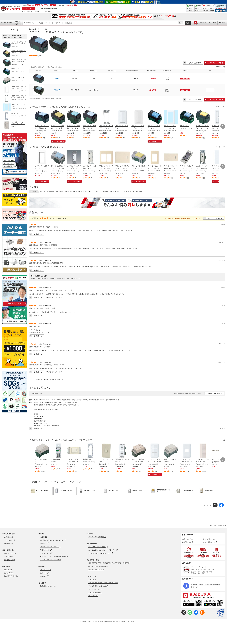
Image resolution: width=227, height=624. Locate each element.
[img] (11, 8)
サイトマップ (93, 596)
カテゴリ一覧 (8, 537)
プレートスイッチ (135, 191)
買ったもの (212, 22)
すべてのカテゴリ (29, 23)
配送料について (187, 542)
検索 (188, 23)
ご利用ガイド (190, 535)
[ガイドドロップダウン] (208, 9)
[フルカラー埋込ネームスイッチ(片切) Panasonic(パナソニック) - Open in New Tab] (138, 451)
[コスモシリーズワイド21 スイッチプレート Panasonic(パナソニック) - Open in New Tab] (42, 157)
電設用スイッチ (121, 191)
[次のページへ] (222, 126)
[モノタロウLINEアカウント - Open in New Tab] (190, 614)
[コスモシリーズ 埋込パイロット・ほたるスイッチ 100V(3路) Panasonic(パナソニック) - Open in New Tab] (203, 117)
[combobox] (107, 23)
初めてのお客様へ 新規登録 (49, 8)
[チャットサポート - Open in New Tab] (198, 8)
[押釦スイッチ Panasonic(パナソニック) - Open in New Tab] (187, 117)
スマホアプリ (8, 573)
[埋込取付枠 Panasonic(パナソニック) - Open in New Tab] (90, 451)
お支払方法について (210, 539)
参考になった (38, 234)
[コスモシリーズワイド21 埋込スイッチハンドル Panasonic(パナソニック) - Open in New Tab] (203, 451)
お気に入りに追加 (194, 63)
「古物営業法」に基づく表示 (98, 586)
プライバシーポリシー (96, 589)
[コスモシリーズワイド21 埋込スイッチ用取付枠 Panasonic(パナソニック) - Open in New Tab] (106, 117)
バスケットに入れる (216, 63)
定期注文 (38, 11)
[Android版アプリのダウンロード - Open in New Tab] (214, 603)
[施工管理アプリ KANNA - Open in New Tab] (14, 306)
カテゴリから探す (6, 22)
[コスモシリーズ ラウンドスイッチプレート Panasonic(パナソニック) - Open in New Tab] (171, 117)
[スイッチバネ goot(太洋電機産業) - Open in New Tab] (219, 451)
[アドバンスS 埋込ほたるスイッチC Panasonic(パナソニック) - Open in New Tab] (138, 157)
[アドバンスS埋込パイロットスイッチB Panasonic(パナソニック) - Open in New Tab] (58, 157)
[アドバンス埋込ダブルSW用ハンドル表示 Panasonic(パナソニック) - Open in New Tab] (122, 157)
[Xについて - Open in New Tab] (183, 614)
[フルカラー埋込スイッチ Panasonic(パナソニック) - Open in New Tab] (106, 451)
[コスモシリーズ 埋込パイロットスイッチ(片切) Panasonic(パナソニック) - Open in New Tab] (74, 117)
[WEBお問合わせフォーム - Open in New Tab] (190, 8)
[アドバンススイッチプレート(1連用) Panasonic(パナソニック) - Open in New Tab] (155, 157)
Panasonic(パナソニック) (38, 29)
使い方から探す (9, 560)
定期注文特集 (8, 556)
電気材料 (88, 191)
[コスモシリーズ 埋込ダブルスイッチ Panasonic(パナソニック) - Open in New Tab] (138, 117)
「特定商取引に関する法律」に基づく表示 (103, 583)
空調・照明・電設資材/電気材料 (71, 191)
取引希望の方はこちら (48, 586)
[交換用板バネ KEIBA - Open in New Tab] (58, 451)
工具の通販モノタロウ (50, 191)
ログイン (28, 8)
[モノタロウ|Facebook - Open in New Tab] (196, 614)
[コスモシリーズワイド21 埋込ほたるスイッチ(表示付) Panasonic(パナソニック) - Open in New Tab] (42, 117)
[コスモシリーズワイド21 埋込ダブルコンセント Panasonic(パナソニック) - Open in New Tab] (74, 157)
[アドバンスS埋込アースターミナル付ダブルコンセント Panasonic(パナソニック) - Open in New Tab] (187, 157)
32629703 (57, 78)
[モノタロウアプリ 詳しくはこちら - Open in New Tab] (203, 595)
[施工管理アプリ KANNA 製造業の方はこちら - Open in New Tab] (14, 324)
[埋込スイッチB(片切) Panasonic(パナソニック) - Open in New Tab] (42, 451)
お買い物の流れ (187, 539)
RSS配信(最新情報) (11, 576)
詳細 (180, 23)
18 (63, 218)
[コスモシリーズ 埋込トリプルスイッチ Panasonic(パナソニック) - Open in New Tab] (155, 451)
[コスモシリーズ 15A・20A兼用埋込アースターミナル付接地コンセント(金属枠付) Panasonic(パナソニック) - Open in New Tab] (203, 157)
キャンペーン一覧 (10, 553)
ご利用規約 (92, 579)
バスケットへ (60, 141)
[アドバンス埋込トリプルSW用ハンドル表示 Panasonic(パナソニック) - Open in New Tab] (171, 157)
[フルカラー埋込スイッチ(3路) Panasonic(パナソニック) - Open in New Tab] (171, 451)
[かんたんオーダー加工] (14, 272)
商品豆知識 (8, 570)
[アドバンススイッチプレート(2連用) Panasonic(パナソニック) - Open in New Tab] (106, 157)
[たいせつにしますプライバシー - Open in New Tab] (221, 613)
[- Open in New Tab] (189, 552)
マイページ (26, 11)
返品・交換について (210, 542)
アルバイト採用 (45, 570)
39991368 (57, 90)
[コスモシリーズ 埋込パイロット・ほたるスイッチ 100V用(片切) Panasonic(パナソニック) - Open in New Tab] (90, 117)
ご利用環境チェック (95, 592)
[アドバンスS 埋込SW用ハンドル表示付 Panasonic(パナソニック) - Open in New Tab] (219, 157)
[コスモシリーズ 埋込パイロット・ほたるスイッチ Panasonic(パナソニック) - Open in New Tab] (219, 117)
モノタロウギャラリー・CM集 (50, 560)
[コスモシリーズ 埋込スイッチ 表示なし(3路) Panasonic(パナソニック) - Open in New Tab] (58, 117)
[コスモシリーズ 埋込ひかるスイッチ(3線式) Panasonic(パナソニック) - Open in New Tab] (155, 117)
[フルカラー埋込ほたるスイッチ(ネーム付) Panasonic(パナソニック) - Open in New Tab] (74, 451)
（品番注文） (17, 23)
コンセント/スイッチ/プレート (103, 191)
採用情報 (41, 566)
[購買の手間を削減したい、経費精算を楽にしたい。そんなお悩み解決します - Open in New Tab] (127, 202)
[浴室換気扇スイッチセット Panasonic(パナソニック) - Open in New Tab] (122, 451)
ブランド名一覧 (9, 540)
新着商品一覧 (8, 543)
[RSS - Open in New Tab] (202, 614)
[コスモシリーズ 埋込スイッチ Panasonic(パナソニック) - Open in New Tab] (122, 117)
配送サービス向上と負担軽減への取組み (54, 556)
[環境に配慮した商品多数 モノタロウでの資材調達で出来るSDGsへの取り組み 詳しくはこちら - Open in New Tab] (14, 412)
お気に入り (222, 22)
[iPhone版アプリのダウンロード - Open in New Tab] (192, 603)
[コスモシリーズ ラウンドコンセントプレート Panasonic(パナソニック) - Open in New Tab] (187, 451)
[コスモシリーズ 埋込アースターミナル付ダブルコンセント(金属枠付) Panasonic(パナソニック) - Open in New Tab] (90, 157)
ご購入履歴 (47, 11)
